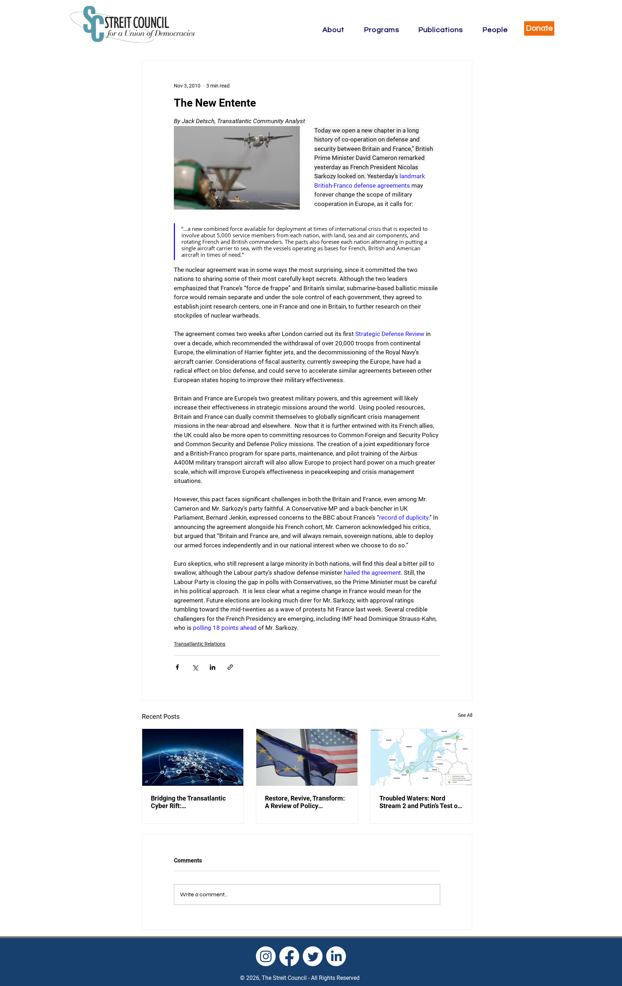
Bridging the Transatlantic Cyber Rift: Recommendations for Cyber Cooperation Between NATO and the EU (192, 802)
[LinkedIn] (336, 956)
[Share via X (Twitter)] (194, 667)
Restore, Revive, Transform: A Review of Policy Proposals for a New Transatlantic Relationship (305, 802)
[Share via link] (230, 667)
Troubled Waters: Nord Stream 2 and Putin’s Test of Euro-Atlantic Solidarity (419, 802)
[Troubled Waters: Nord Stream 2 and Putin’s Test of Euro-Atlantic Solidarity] (421, 757)
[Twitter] (313, 956)
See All (465, 715)
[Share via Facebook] (177, 667)
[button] (333, 30)
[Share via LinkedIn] (212, 667)
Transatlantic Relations (199, 644)
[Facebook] (289, 956)
